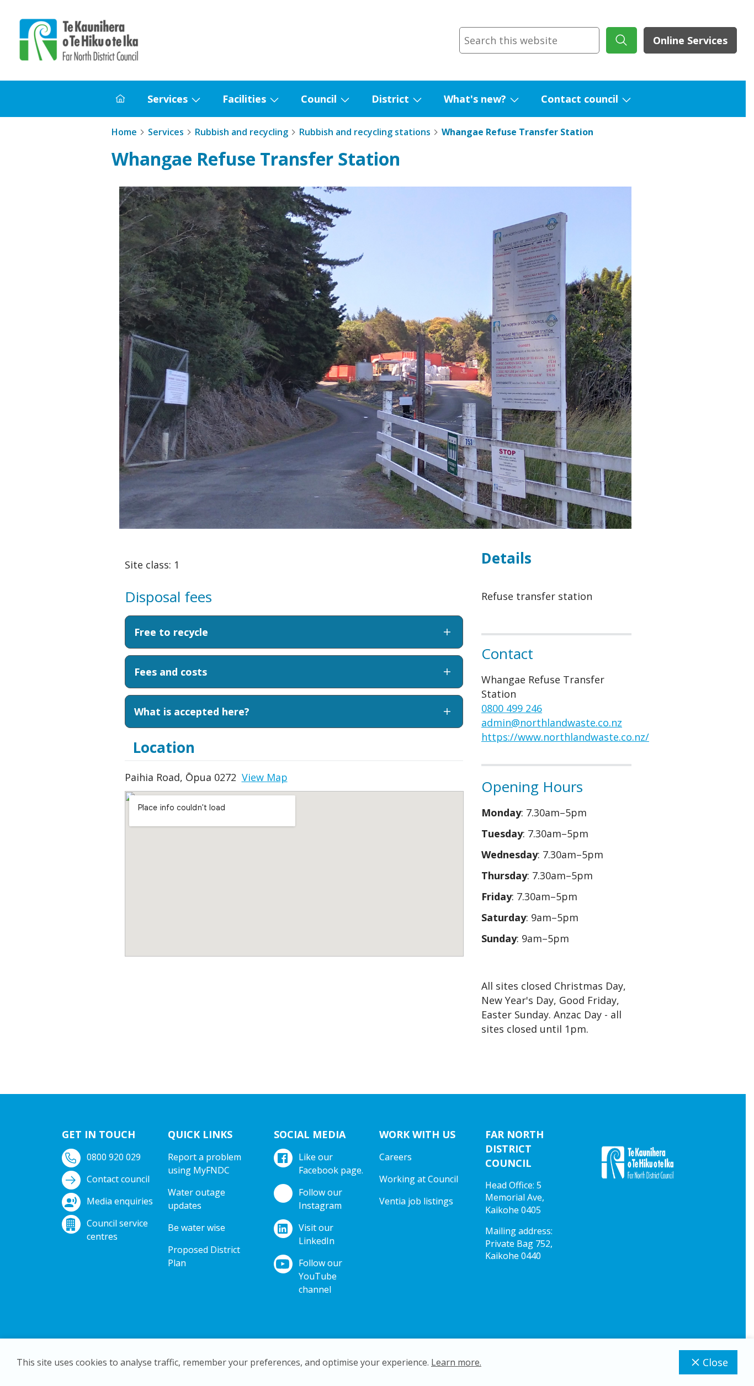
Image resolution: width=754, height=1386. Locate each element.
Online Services (690, 40)
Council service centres (117, 1229)
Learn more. (456, 1362)
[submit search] (621, 40)
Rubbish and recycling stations (365, 132)
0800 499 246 (511, 708)
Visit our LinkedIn (316, 1234)
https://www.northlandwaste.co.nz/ (565, 737)
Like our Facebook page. (331, 1163)
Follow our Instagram (320, 1199)
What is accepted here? (191, 711)
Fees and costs (170, 671)
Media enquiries (120, 1201)
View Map (265, 777)
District (390, 98)
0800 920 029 (114, 1157)
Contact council (579, 98)
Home (124, 132)
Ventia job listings (416, 1201)
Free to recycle (171, 632)
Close (715, 1362)
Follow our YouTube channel (320, 1276)
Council (319, 98)
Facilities (244, 98)
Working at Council (418, 1179)
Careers (395, 1157)
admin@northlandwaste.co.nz (551, 722)
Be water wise (196, 1228)
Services (167, 98)
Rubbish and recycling (241, 132)
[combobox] (529, 40)
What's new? (475, 98)
